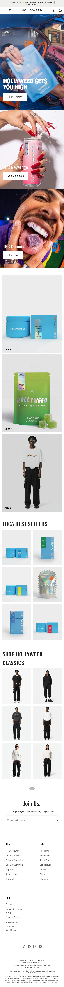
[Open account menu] (53, 10)
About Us (44, 851)
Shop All (10, 879)
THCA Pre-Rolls (13, 855)
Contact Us (11, 904)
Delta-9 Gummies (14, 860)
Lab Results (45, 865)
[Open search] (10, 10)
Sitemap (44, 879)
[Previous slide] (3, 3)
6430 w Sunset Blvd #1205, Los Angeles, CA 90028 (32, 965)
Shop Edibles (14, 97)
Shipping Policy (13, 922)
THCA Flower (12, 851)
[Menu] (3, 10)
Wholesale (45, 855)
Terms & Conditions (11, 928)
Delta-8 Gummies (14, 865)
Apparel (9, 869)
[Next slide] (60, 3)
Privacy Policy (12, 917)
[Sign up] (56, 820)
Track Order (46, 860)
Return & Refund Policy (14, 910)
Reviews (44, 869)
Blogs (42, 874)
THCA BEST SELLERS (24, 524)
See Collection (15, 175)
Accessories (11, 874)
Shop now (13, 255)
